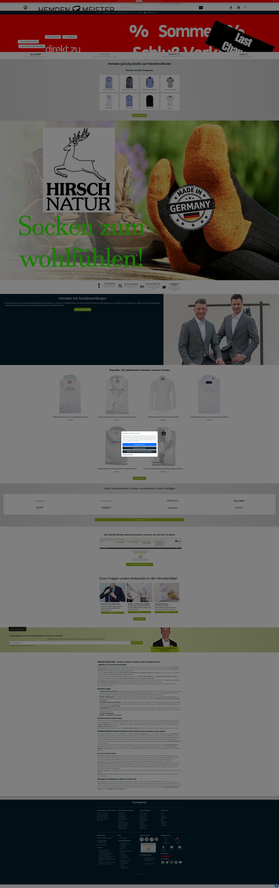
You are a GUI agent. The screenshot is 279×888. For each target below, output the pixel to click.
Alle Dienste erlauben (139, 444)
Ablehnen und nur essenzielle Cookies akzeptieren (139, 451)
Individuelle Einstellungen (128, 454)
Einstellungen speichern (139, 448)
